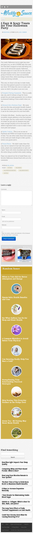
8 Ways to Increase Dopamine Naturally (13, 489)
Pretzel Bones (6, 144)
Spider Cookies (7, 131)
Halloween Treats (24, 170)
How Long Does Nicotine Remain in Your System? (15, 476)
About (7, 524)
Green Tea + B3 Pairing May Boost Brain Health (14, 421)
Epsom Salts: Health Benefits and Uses (14, 298)
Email (3, 216)
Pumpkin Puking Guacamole (11, 93)
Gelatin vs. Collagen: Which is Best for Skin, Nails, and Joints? (16, 502)
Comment (4, 189)
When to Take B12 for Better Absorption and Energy (14, 277)
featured (10, 168)
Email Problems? (5, 530)
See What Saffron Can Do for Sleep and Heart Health (14, 318)
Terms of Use (23, 527)
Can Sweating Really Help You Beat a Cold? (15, 360)
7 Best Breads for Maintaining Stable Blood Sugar (15, 496)
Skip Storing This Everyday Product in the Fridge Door (14, 401)
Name (3, 210)
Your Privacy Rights (5, 527)
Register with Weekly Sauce (16, 524)
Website (4, 225)
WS (2, 524)
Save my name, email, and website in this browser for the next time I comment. (16, 234)
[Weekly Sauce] (16, 13)
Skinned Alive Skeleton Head (11, 105)
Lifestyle (12, 165)
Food (8, 165)
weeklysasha (6, 32)
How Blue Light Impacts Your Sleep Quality (15, 463)
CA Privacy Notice (15, 527)
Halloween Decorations (10, 170)
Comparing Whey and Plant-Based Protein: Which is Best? (14, 469)
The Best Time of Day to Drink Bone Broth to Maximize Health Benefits (15, 483)
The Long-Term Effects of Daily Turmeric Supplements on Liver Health (16, 509)
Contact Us (26, 524)
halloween (18, 168)
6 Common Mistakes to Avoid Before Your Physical (15, 339)
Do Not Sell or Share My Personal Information (20, 530)
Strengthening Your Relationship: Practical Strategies (12, 381)
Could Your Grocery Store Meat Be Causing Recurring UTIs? (14, 515)
